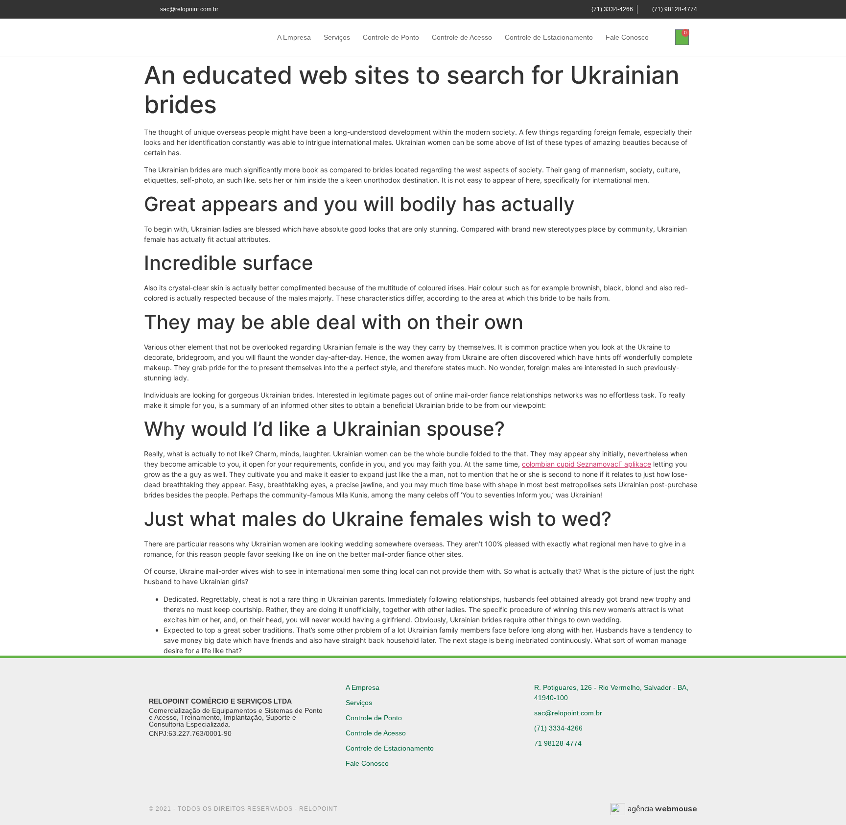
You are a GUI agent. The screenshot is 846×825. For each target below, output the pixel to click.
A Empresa (294, 37)
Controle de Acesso (462, 37)
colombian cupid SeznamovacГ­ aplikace (586, 464)
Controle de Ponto (391, 37)
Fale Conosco (627, 37)
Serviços (337, 37)
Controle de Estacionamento (549, 37)
